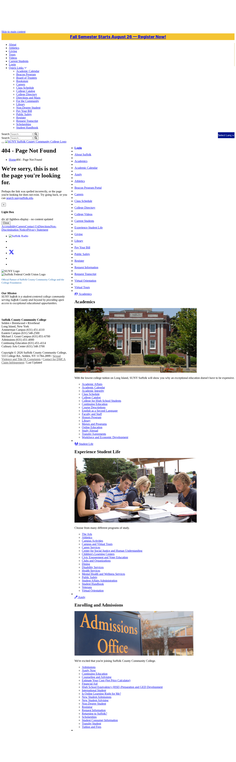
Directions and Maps (28, 97)
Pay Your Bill (24, 111)
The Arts (87, 534)
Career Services (91, 547)
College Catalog (25, 91)
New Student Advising (95, 700)
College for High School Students (101, 400)
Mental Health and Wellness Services (103, 574)
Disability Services (93, 567)
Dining (86, 564)
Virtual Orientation (85, 280)
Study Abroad (90, 430)
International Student (94, 690)
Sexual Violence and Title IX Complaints (31, 357)
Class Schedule (25, 87)
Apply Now (89, 670)
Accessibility (8, 226)
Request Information (86, 267)
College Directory (26, 94)
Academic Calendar (27, 71)
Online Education (92, 427)
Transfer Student (91, 723)
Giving (13, 51)
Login (12, 64)
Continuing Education (94, 404)
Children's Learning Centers (98, 554)
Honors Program (91, 417)
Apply (78, 174)
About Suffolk (82, 154)
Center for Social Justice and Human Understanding (112, 550)
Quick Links (16, 67)
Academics (80, 161)
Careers (20, 84)
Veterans (87, 587)
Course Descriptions (93, 407)
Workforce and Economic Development (105, 437)
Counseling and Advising (96, 677)
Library (20, 104)
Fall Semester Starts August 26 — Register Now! (118, 36)
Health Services (91, 570)
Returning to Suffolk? (94, 713)
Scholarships (23, 124)
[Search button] (36, 134)
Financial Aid (90, 683)
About (12, 44)
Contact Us (31, 226)
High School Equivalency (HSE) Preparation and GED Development (122, 687)
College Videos (83, 214)
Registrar (87, 707)
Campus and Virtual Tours (97, 544)
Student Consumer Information (100, 720)
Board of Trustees (26, 77)
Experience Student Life (88, 227)
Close (6, 223)
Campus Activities (92, 540)
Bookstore (22, 81)
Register (21, 117)
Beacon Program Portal (88, 187)
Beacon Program (26, 74)
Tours (12, 54)
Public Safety (24, 114)
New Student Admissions (96, 697)
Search (5, 134)
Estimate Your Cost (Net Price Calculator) (106, 680)
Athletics (14, 47)
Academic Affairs (92, 384)
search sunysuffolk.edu (19, 198)
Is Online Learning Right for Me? (101, 693)
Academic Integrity (93, 390)
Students (18, 61)
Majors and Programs (94, 424)
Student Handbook (27, 127)
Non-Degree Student (28, 107)
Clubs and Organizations (96, 560)
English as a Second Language (100, 410)
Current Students (84, 220)
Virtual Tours (82, 287)
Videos (13, 57)
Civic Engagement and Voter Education (105, 557)
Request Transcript (27, 120)
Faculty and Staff (92, 414)
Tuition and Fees (91, 726)
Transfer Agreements (94, 434)
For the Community (27, 101)
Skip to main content (13, 31)
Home (12, 159)
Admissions (89, 667)
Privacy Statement (37, 229)
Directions (44, 226)
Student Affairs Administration (99, 580)
